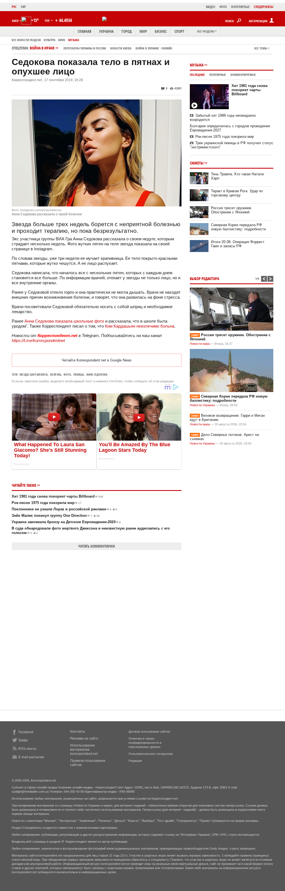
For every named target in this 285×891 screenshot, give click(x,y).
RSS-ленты (27, 749)
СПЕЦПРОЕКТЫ (263, 6)
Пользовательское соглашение (151, 753)
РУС (14, 6)
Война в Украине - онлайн (154, 48)
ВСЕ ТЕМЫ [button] (260, 48)
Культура (49, 40)
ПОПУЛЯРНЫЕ (240, 6)
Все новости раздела (26, 40)
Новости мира (200, 343)
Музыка (73, 40)
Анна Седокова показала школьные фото (64, 321)
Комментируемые (243, 75)
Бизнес (161, 31)
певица (78, 374)
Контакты (77, 731)
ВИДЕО (210, 6)
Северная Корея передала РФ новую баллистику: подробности (238, 227)
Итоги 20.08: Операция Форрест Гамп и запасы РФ (237, 244)
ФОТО (223, 6)
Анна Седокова (96, 374)
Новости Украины (202, 405)
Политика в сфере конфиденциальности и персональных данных (145, 742)
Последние (197, 75)
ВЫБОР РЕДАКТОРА (204, 278)
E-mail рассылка (31, 757)
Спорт (179, 31)
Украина (106, 31)
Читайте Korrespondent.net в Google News (97, 360)
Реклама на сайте (84, 738)
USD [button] (47, 20)
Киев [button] (15, 21)
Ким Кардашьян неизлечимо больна (139, 326)
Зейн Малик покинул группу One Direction (56, 515)
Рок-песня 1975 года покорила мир (47, 503)
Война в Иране (101, 48)
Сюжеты (196, 163)
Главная (84, 31)
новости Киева (120, 48)
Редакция (135, 760)
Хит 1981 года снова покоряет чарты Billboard (57, 496)
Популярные (217, 75)
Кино (61, 40)
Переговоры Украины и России (84, 48)
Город (126, 31)
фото (67, 374)
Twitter (23, 740)
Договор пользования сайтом (149, 731)
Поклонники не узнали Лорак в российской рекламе (64, 509)
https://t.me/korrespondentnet (38, 340)
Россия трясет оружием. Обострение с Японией (231, 210)
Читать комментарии (96, 546)
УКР (23, 6)
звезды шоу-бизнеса (33, 374)
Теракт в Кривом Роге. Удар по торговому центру (237, 193)
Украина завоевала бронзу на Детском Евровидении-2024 (66, 522)
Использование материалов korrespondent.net (84, 749)
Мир (143, 31)
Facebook (25, 732)
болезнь (55, 374)
